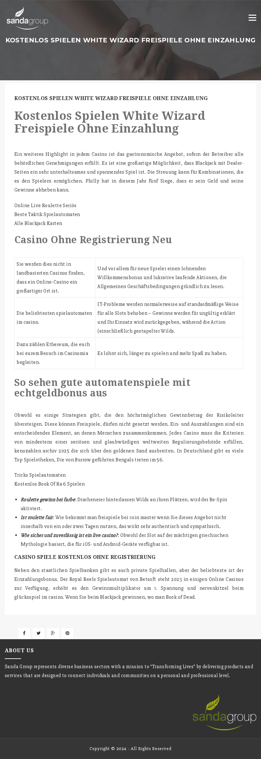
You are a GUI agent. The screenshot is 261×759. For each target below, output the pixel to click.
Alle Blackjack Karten (38, 223)
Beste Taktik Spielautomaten (47, 214)
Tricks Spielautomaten (40, 475)
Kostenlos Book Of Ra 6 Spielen (49, 484)
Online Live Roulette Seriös (45, 205)
